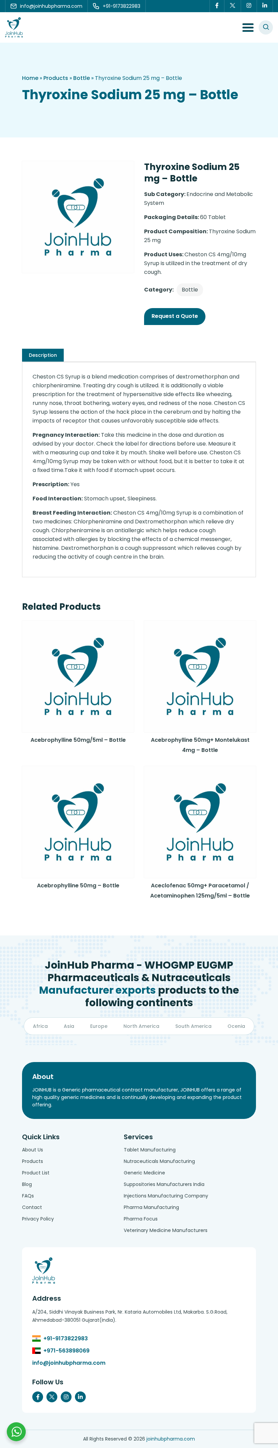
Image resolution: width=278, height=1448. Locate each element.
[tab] (43, 355)
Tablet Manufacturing (150, 1149)
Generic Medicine (144, 1172)
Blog (27, 1184)
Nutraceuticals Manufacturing (159, 1161)
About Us (32, 1149)
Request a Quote (175, 316)
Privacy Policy (38, 1218)
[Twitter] (232, 6)
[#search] (266, 27)
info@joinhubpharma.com (68, 1363)
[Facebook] (217, 6)
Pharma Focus (141, 1218)
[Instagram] (249, 6)
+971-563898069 (66, 1351)
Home (30, 78)
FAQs (28, 1195)
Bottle (81, 78)
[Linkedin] (265, 6)
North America (141, 1026)
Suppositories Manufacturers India (164, 1184)
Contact (32, 1207)
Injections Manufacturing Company (166, 1195)
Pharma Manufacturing (151, 1207)
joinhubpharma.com (170, 1438)
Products (55, 78)
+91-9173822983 (65, 1338)
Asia (69, 1026)
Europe (98, 1026)
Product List (35, 1172)
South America (193, 1026)
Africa (40, 1026)
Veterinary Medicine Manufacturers (165, 1230)
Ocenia (236, 1026)
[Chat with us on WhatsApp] (16, 1431)
